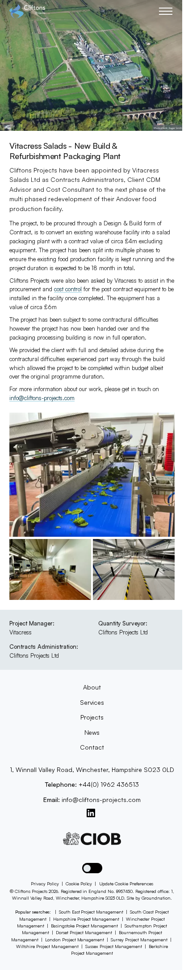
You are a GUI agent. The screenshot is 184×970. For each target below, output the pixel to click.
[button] (92, 868)
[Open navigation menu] (166, 11)
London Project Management (75, 939)
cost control (68, 289)
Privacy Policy (45, 883)
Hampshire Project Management (86, 919)
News (92, 732)
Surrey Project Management (139, 939)
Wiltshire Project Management (47, 946)
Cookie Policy (79, 883)
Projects (92, 717)
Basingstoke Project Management (84, 925)
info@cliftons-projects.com (42, 397)
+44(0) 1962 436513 (109, 784)
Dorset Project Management (84, 932)
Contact (92, 747)
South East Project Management (91, 911)
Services (92, 702)
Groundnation (156, 898)
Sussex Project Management (113, 946)
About (92, 687)
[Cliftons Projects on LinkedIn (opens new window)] (91, 813)
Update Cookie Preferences (126, 883)
